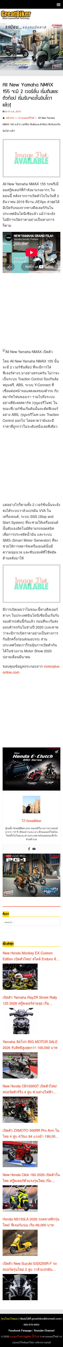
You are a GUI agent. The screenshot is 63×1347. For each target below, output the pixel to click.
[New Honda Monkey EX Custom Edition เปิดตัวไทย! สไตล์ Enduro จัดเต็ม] (20, 977)
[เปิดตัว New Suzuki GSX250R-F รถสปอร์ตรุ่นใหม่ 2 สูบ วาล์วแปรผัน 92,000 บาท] (20, 1287)
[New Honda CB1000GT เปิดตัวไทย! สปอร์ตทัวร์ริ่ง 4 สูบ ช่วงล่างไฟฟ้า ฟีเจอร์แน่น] (20, 1110)
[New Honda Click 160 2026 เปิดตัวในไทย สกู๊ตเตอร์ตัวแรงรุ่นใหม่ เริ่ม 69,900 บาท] (20, 1198)
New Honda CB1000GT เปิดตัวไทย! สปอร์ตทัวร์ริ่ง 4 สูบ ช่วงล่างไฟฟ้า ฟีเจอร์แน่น (30, 1089)
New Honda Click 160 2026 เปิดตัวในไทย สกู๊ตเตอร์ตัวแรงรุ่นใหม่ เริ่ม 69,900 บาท (31, 1178)
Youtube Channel (44, 1330)
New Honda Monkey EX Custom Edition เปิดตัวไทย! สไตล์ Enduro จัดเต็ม (30, 956)
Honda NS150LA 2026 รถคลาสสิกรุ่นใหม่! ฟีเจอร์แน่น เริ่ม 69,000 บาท (31, 1221)
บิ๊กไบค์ (35, 1336)
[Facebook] (29, 849)
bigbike (27, 1336)
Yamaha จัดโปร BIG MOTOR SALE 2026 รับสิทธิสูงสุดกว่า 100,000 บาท (30, 1044)
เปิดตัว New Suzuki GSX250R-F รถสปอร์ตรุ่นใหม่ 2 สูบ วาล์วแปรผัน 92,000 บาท (30, 1266)
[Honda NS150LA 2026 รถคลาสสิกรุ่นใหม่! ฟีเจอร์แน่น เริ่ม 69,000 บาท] (20, 1243)
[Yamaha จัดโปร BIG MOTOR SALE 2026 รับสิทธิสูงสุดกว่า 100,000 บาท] (20, 1065)
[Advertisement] (31, 309)
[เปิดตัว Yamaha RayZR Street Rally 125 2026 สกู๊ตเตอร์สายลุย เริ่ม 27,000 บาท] (20, 1021)
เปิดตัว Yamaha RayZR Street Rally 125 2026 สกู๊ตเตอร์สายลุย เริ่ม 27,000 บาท (30, 1000)
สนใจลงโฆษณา (10, 1318)
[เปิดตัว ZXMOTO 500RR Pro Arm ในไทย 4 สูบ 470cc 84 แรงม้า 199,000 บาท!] (20, 1154)
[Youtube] (34, 849)
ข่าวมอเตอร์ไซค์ (26, 117)
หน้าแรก (10, 117)
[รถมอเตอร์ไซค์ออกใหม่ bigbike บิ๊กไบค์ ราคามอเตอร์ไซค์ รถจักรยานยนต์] (15, 15)
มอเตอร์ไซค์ (16, 1336)
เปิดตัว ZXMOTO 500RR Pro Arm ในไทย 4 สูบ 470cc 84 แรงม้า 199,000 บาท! (31, 1133)
